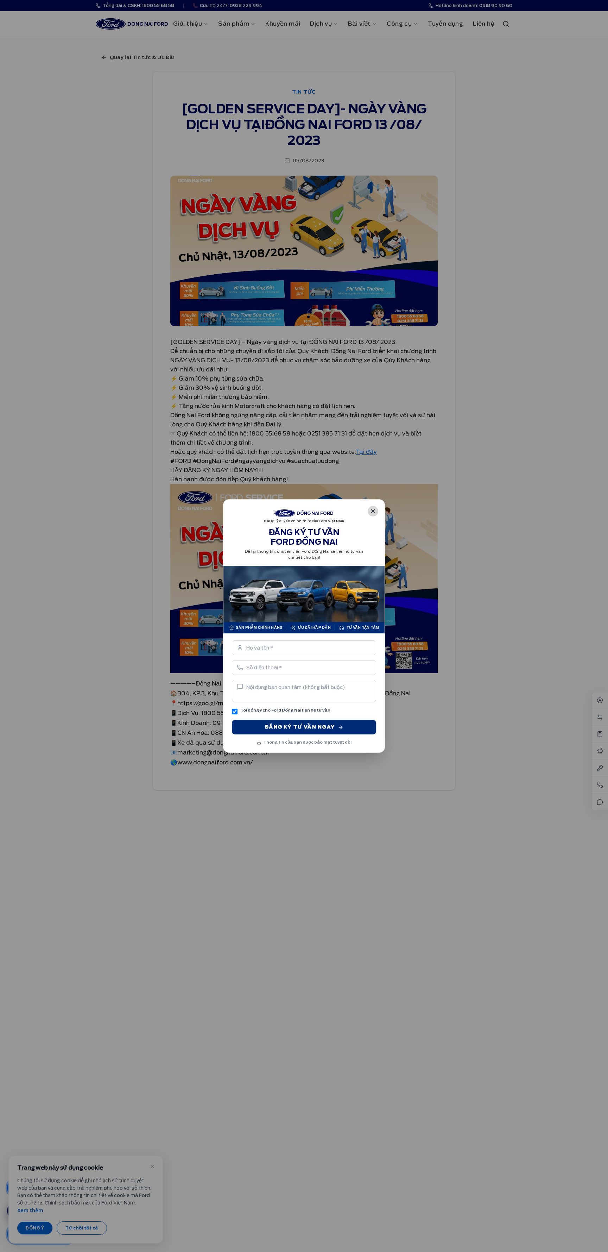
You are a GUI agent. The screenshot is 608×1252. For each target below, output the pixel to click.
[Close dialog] (373, 511)
